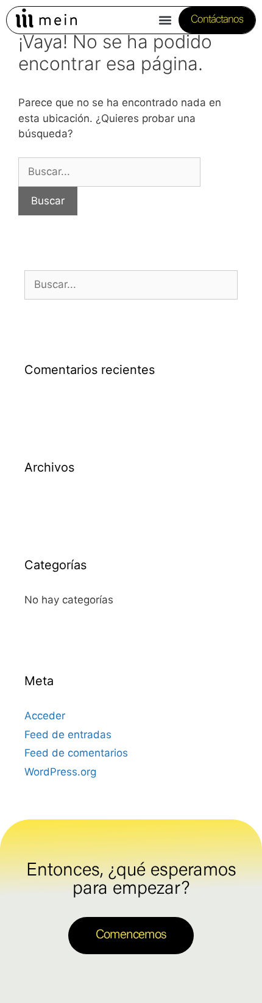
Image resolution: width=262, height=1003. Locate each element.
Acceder (44, 716)
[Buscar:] (109, 171)
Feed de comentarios (76, 753)
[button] (165, 20)
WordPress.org (60, 772)
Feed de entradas (68, 734)
